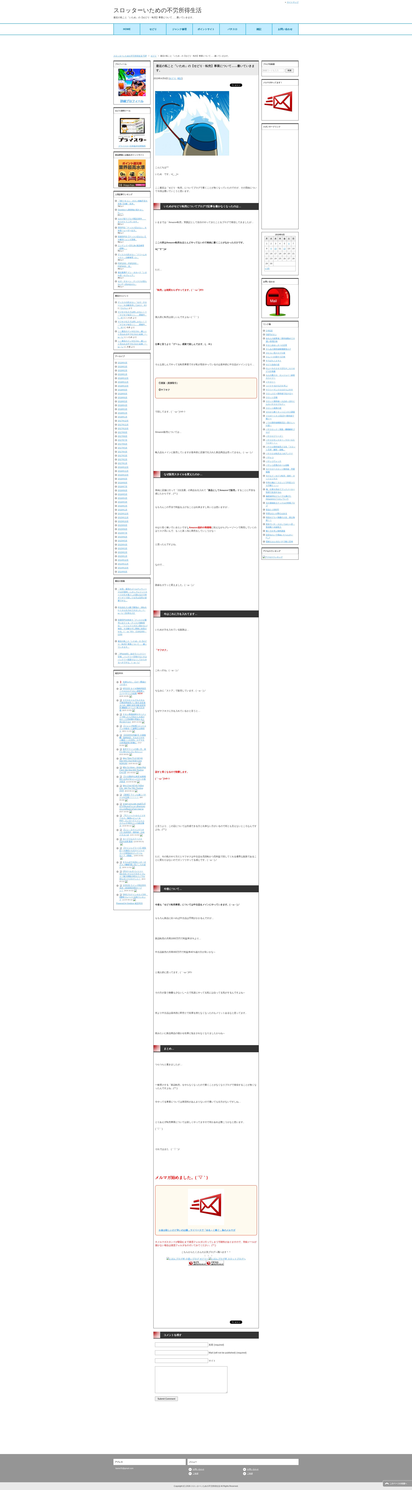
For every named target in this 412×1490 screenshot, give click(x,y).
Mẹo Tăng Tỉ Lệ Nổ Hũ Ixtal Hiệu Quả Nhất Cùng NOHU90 (131, 761)
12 (284, 249)
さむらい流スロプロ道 (275, 353)
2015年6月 (122, 537)
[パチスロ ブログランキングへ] (215, 1263)
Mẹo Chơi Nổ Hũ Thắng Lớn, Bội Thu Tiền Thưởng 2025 (131, 788)
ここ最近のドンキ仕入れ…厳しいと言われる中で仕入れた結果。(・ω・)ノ (132, 334)
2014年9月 (122, 572)
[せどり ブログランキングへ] (197, 1263)
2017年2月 (122, 459)
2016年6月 (122, 490)
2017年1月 (122, 463)
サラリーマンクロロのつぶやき (279, 390)
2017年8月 (122, 436)
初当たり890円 (272, 510)
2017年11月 (123, 425)
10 (275, 249)
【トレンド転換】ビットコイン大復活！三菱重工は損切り (132, 728)
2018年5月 (122, 401)
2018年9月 (122, 390)
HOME (127, 29)
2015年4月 (122, 545)
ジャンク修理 (179, 29)
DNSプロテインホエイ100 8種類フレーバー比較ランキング (133, 897)
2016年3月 (122, 502)
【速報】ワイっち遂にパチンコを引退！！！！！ (132, 796)
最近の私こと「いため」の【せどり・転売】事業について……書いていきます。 (132, 644)
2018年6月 (122, 397)
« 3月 (267, 268)
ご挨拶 (195, 1473)
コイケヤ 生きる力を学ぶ (277, 386)
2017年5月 (122, 448)
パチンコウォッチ (273, 461)
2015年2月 (122, 552)
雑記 (259, 29)
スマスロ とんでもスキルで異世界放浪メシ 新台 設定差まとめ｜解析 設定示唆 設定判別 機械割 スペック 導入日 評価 (132, 705)
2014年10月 (123, 568)
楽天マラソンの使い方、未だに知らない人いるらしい (132, 750)
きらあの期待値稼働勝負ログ (278, 349)
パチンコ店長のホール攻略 (277, 465)
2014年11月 (123, 564)
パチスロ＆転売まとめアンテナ (279, 453)
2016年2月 (122, 506)
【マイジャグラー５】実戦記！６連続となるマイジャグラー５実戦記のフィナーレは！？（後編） (132, 852)
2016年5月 (122, 494)
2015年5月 (122, 541)
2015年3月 (122, 548)
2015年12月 (123, 514)
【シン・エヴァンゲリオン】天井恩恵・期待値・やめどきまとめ (132, 832)
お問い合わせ (285, 29)
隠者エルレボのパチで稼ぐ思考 (279, 541)
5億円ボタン (271, 334)
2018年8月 (122, 394)
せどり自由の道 (272, 364)
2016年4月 (122, 498)
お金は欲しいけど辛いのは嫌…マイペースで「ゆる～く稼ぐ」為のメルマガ (197, 1230)
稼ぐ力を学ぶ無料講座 (275, 531)
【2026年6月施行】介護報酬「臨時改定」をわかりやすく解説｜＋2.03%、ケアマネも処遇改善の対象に (132, 739)
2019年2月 (122, 370)
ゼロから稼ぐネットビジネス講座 (280, 412)
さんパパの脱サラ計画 (275, 357)
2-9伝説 (269, 331)
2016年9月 (122, 479)
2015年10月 (123, 521)
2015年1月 (122, 556)
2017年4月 (122, 452)
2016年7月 (122, 486)
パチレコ (270, 457)
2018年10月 (123, 386)
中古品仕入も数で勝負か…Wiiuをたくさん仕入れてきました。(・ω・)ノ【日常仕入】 (132, 610)
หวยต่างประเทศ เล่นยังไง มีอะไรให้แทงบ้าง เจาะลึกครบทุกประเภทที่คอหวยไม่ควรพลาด (132, 806)
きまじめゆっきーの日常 (276, 345)
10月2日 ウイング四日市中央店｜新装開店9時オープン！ (132, 888)
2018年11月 (123, 382)
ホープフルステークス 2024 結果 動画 (130, 840)
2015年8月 (122, 529)
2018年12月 (123, 378)
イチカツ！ (271, 382)
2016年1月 (122, 510)
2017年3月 (122, 456)
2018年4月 (122, 405)
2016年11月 (123, 471)
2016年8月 (122, 483)
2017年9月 (122, 432)
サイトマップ (293, 2)
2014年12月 (123, 560)
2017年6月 (122, 444)
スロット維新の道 (273, 408)
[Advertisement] (206, 44)
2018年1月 (122, 417)
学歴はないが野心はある (276, 513)
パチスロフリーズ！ (274, 436)
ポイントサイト (206, 29)
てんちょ (124, 308)
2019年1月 (122, 374)
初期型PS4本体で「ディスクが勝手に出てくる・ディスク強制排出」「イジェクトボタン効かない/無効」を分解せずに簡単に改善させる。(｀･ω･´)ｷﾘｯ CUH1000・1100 (132, 627)
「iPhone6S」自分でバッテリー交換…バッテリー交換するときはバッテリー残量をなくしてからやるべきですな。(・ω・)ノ (132, 658)
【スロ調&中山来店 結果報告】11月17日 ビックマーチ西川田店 (132, 779)
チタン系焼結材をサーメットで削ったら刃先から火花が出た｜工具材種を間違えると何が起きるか (132, 718)
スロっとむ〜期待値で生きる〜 (279, 393)
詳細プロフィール (132, 101)
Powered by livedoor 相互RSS (129, 903)
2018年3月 (122, 409)
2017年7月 (122, 440)
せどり (153, 29)
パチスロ (232, 29)
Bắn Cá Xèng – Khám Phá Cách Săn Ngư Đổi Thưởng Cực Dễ (132, 770)
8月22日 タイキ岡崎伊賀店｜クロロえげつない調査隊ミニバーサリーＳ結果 (132, 691)
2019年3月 (122, 367)
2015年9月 (122, 525)
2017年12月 (123, 421)
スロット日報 (271, 397)
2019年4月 (122, 363)
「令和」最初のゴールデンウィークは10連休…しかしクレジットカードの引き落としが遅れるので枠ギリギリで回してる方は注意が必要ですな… (132, 595)
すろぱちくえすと (273, 361)
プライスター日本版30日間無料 (132, 146)
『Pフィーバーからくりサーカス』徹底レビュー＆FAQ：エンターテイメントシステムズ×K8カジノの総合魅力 (132, 820)
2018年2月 (122, 413)
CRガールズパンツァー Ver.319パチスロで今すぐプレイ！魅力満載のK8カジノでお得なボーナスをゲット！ (132, 875)
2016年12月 (123, 467)
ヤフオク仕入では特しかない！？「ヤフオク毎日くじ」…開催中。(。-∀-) (132, 315)
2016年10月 (123, 475)
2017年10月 (123, 428)
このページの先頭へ (398, 1483)
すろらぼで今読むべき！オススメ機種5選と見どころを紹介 (132, 864)
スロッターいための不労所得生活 (157, 10)
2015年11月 (123, 517)
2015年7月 (122, 533)
